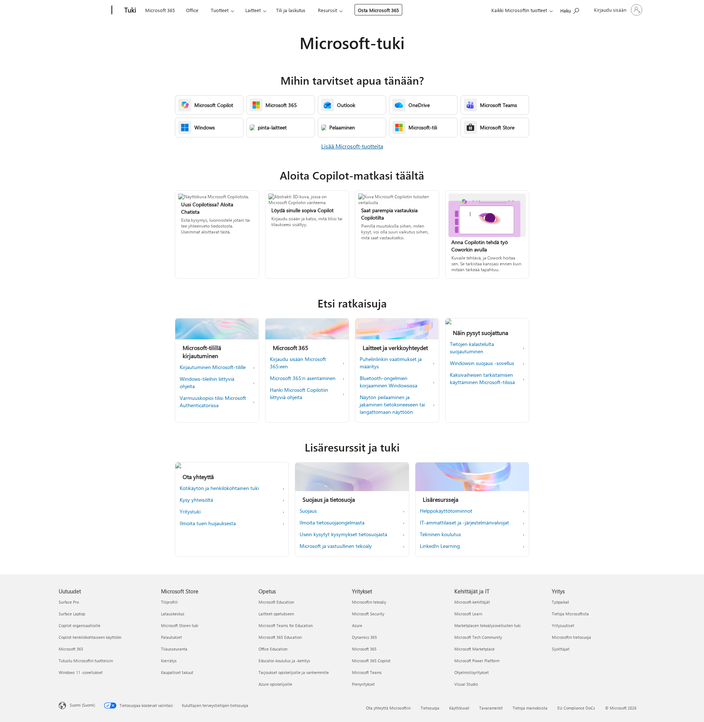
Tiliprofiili (169, 602)
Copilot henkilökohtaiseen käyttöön (90, 637)
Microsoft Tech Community (478, 637)
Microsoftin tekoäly (369, 602)
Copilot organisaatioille (79, 625)
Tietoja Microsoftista (570, 613)
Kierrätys (169, 660)
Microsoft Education (276, 602)
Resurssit (327, 10)
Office (192, 10)
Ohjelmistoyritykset (471, 672)
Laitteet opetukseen (276, 613)
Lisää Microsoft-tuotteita (352, 146)
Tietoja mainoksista (530, 708)
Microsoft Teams (367, 672)
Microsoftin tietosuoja (571, 637)
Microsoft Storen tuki (179, 625)
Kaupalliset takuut (177, 672)
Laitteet (253, 10)
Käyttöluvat (459, 708)
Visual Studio (466, 684)
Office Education (272, 649)
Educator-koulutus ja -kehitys (284, 660)
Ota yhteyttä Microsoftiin (388, 708)
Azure (357, 625)
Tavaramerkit (491, 708)
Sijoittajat (560, 649)
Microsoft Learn (468, 613)
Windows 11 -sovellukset (81, 672)
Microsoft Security (368, 613)
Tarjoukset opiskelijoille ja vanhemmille (293, 672)
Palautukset (171, 637)
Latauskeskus (172, 613)
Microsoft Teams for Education (285, 625)
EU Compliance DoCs (576, 708)
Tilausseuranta (174, 649)
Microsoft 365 (160, 10)
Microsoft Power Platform (476, 660)
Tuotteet (219, 10)
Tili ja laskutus (290, 10)
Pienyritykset (363, 684)
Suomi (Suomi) (82, 705)
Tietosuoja (430, 708)
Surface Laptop (72, 613)
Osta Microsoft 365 (378, 10)
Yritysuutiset (563, 625)
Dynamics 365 (364, 637)
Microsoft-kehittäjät (472, 602)
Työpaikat (560, 602)
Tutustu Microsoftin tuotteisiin (86, 660)
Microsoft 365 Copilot (371, 660)
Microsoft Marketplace (474, 649)
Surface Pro (69, 602)
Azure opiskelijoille (275, 684)
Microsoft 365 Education (280, 637)
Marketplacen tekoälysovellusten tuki (487, 625)
